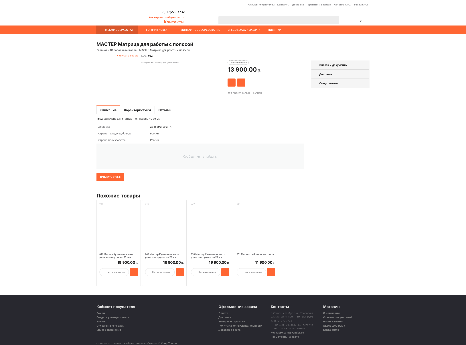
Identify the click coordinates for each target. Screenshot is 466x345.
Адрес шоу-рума (334, 325)
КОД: (144, 55)
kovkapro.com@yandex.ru (167, 17)
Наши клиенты (333, 321)
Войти (100, 313)
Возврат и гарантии (231, 321)
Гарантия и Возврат (319, 4)
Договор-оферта (229, 330)
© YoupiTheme (167, 343)
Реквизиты (361, 4)
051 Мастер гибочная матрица (255, 254)
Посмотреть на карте (285, 336)
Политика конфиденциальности (240, 325)
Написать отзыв (127, 55)
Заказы (101, 321)
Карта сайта (331, 330)
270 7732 (172, 12)
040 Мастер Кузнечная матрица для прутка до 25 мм (162, 255)
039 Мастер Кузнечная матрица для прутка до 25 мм (207, 255)
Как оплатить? (342, 4)
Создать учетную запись (112, 317)
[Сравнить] (241, 83)
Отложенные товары (110, 325)
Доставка (298, 4)
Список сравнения (108, 330)
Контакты (283, 4)
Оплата (223, 313)
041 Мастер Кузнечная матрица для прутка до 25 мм (116, 255)
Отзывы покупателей (261, 4)
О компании (331, 313)
